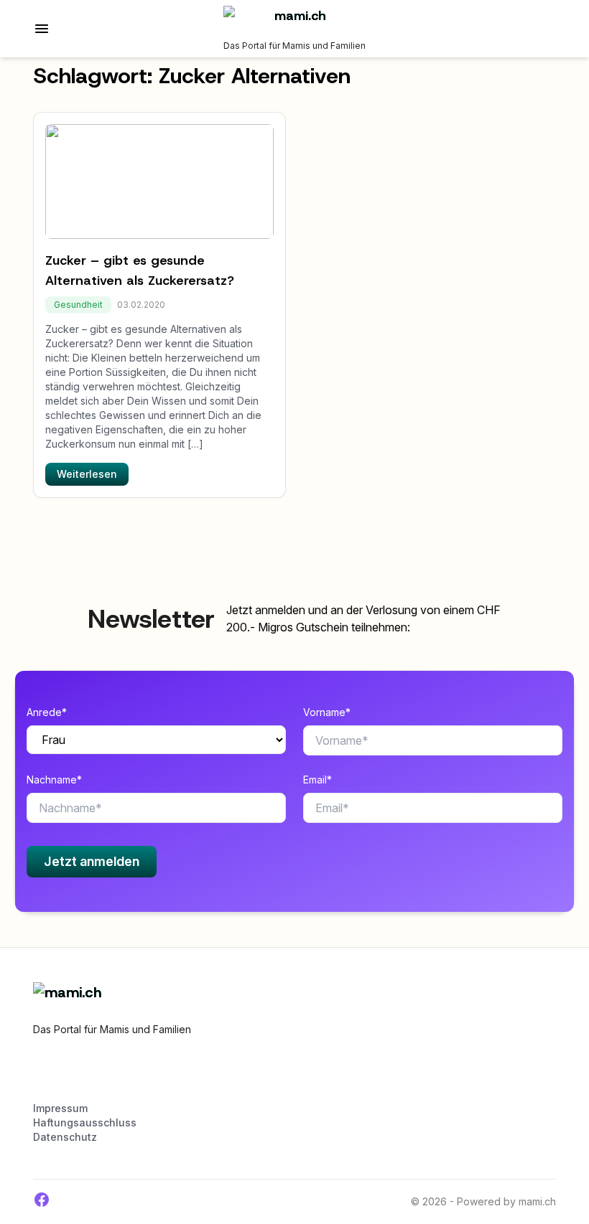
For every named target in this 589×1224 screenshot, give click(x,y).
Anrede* (47, 712)
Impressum (60, 1108)
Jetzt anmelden (91, 861)
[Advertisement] (201, 1075)
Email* (317, 779)
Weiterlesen (87, 474)
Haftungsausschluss (84, 1122)
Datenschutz (65, 1137)
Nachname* (54, 779)
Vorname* (327, 712)
